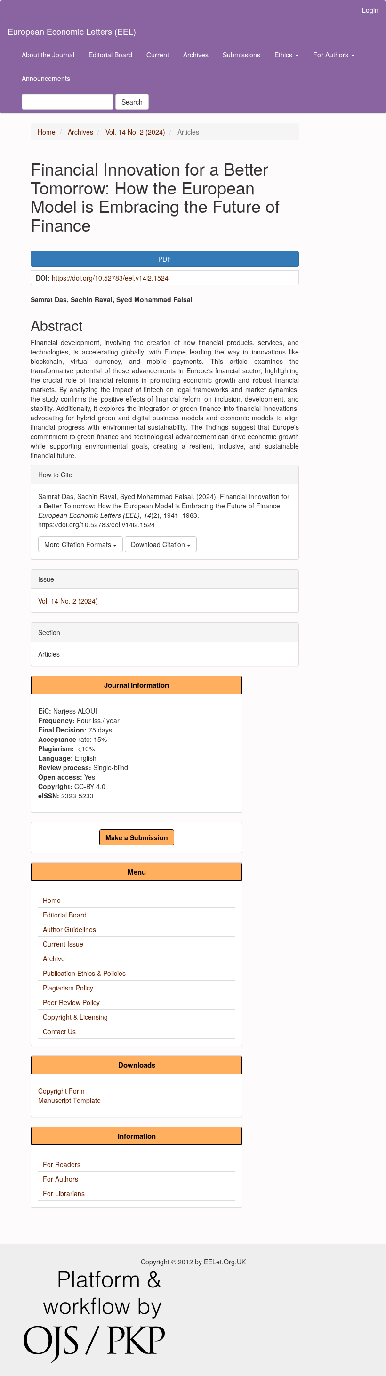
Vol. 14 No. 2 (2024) (135, 132)
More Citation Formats (78, 544)
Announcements (46, 78)
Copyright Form (61, 1090)
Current (157, 54)
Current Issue (63, 944)
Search (132, 101)
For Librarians (64, 1193)
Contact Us (59, 1031)
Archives (196, 54)
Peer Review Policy (71, 1002)
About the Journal (48, 54)
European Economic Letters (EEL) (72, 31)
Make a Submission (136, 837)
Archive (54, 958)
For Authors (60, 1178)
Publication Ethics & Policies (84, 973)
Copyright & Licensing (75, 1017)
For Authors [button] (331, 54)
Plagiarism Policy (68, 987)
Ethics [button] (284, 54)
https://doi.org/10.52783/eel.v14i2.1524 (110, 277)
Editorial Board (110, 54)
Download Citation (159, 544)
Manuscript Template (69, 1100)
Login (370, 10)
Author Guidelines (69, 929)
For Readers (61, 1164)
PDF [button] (164, 259)
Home (47, 132)
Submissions (241, 54)
